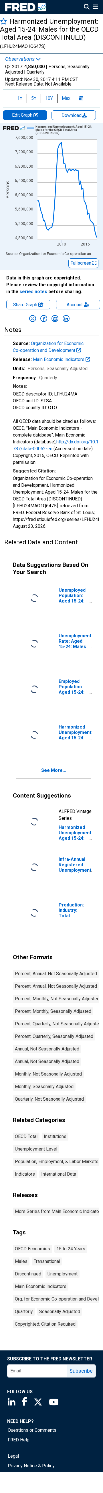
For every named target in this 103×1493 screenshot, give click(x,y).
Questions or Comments (32, 1430)
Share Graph (25, 304)
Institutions (55, 1136)
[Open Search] (87, 7)
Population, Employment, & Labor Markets (56, 1161)
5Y (33, 98)
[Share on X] (32, 318)
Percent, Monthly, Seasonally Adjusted (53, 1011)
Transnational (47, 1261)
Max (66, 98)
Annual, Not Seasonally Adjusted (47, 1049)
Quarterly (24, 1311)
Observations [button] (20, 59)
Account (75, 304)
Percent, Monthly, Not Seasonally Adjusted (57, 998)
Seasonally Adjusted (59, 1311)
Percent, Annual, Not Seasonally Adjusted (56, 973)
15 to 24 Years (70, 1248)
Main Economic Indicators (59, 359)
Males (21, 1261)
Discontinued (28, 1274)
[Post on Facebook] (43, 318)
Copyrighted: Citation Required (45, 1324)
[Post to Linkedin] (66, 318)
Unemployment (62, 1274)
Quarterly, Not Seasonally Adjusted (49, 1099)
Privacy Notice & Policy (31, 1465)
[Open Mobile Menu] (95, 7)
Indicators (25, 1174)
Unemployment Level (36, 1149)
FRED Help (18, 1440)
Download (72, 115)
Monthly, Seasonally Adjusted (44, 1086)
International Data (58, 1174)
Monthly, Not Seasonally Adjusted (48, 1074)
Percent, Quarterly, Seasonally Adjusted (54, 1036)
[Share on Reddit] (55, 318)
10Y (49, 98)
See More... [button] (53, 770)
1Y (19, 98)
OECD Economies (32, 1248)
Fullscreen (81, 263)
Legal (13, 1456)
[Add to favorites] (3, 21)
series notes (33, 291)
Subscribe (81, 1371)
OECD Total (26, 1136)
